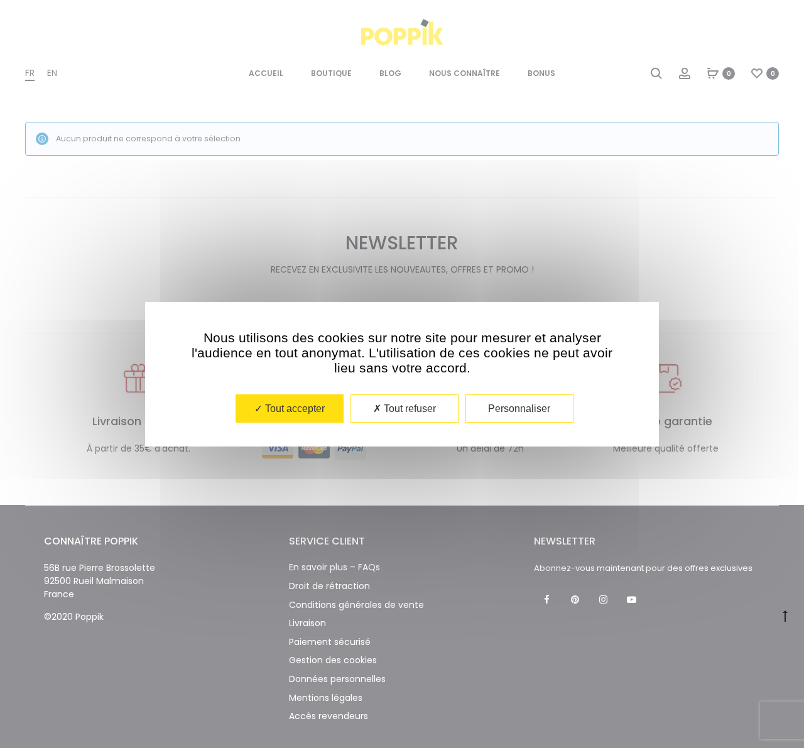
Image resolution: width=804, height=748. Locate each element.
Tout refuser (408, 408)
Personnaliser (519, 408)
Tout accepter (294, 408)
